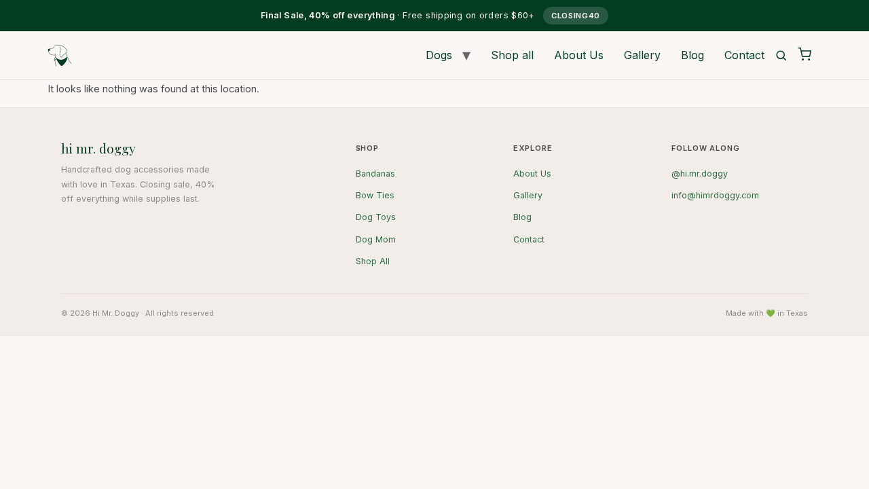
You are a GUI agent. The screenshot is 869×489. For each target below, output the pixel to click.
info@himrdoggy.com (715, 195)
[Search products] (781, 55)
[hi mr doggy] (60, 55)
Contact (744, 55)
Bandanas (375, 173)
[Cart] (804, 55)
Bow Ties (375, 195)
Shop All (373, 261)
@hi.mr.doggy (699, 173)
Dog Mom (376, 239)
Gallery (642, 55)
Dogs (439, 55)
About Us (579, 55)
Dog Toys (376, 217)
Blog (692, 55)
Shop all (512, 55)
